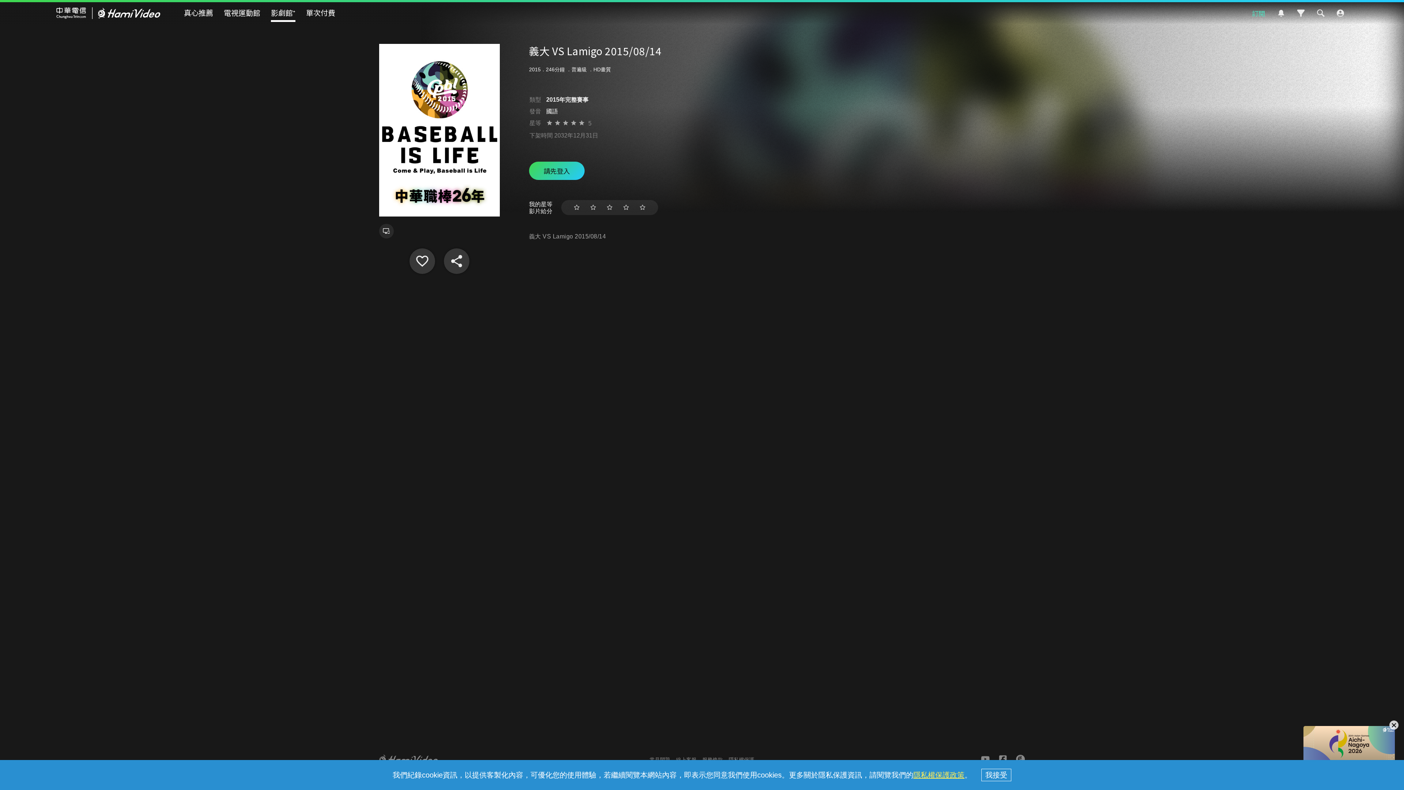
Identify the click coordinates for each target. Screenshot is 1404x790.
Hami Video (108, 13)
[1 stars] (577, 207)
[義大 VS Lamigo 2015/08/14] (422, 261)
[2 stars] (593, 207)
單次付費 (320, 12)
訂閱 (1258, 13)
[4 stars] (626, 207)
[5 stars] (642, 207)
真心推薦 (198, 12)
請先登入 (557, 171)
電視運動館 (242, 12)
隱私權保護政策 (939, 775)
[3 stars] (609, 207)
